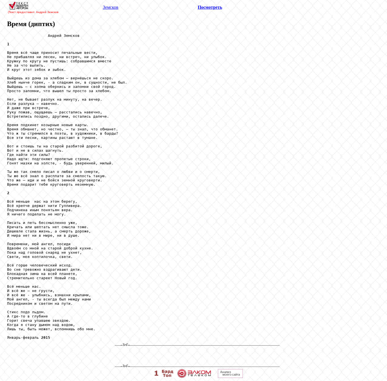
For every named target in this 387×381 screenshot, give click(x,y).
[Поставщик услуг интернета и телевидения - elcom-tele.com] (194, 376)
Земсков (110, 7)
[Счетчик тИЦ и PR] (230, 376)
